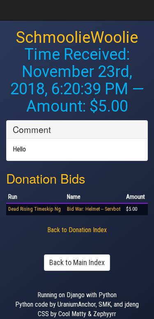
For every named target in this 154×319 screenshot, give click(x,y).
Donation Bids (45, 178)
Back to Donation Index (77, 230)
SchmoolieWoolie (77, 37)
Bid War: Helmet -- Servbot (93, 209)
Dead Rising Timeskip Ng (34, 209)
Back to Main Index (77, 262)
